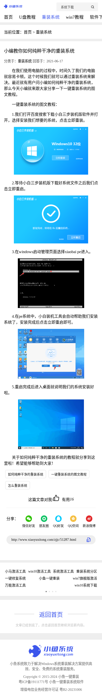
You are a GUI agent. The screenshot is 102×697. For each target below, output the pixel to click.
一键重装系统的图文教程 (69, 474)
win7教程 (75, 17)
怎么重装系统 (17, 485)
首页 (9, 17)
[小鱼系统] (30, 6)
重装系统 (51, 17)
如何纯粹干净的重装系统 (25, 474)
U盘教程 (28, 17)
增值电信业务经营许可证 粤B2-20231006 (51, 690)
